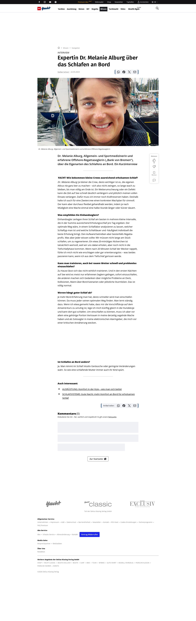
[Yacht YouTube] (50, 2)
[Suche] (157, 8)
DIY (88, 9)
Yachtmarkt (113, 9)
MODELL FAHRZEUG (126, 563)
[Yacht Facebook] (39, 2)
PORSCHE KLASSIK (142, 563)
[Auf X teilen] (129, 72)
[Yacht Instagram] (45, 2)
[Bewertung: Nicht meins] (154, 166)
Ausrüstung (71, 9)
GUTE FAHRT (111, 563)
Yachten (61, 9)
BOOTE (75, 563)
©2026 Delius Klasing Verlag (48, 572)
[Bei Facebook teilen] (123, 72)
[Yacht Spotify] (55, 2)
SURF (82, 563)
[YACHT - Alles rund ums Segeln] (46, 8)
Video (123, 9)
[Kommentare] (154, 180)
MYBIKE (102, 563)
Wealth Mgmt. (134, 8)
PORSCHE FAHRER (44, 566)
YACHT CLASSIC (49, 563)
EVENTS (56, 566)
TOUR (94, 563)
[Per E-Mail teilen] (134, 72)
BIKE (88, 563)
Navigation (76, 48)
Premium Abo (84, 2)
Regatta (95, 9)
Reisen (81, 9)
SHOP (39, 563)
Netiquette (112, 417)
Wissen (103, 9)
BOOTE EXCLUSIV (64, 563)
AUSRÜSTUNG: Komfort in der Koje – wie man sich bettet (92, 389)
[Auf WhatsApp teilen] (118, 72)
